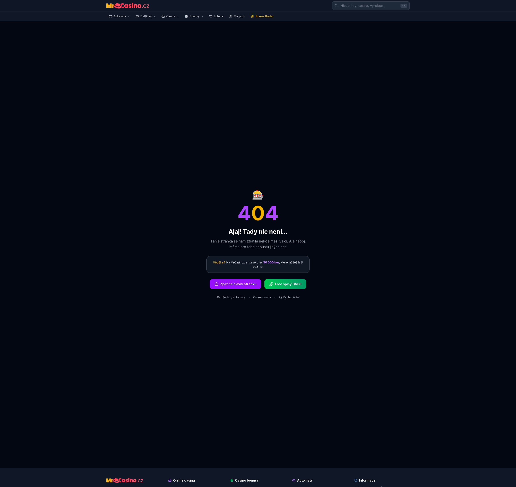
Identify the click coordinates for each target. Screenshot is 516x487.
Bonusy (195, 16)
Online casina (262, 297)
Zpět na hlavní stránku (238, 284)
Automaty (120, 16)
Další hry (146, 16)
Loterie (218, 16)
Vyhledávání (291, 297)
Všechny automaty (233, 297)
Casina (170, 16)
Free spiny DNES (288, 284)
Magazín (239, 16)
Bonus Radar (265, 16)
